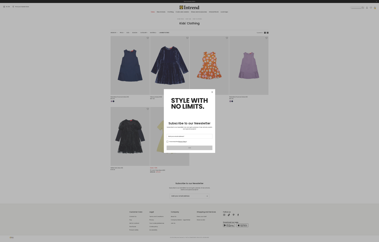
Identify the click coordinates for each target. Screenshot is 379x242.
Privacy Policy (182, 141)
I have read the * (178, 141)
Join (189, 148)
